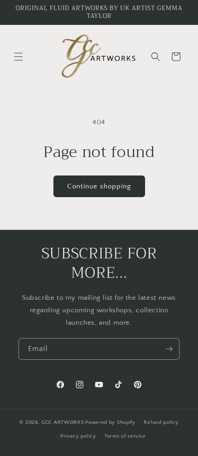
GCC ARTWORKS (62, 422)
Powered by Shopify (110, 422)
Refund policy (161, 422)
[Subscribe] (169, 349)
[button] (18, 57)
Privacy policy (78, 436)
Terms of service (125, 436)
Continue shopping (99, 186)
